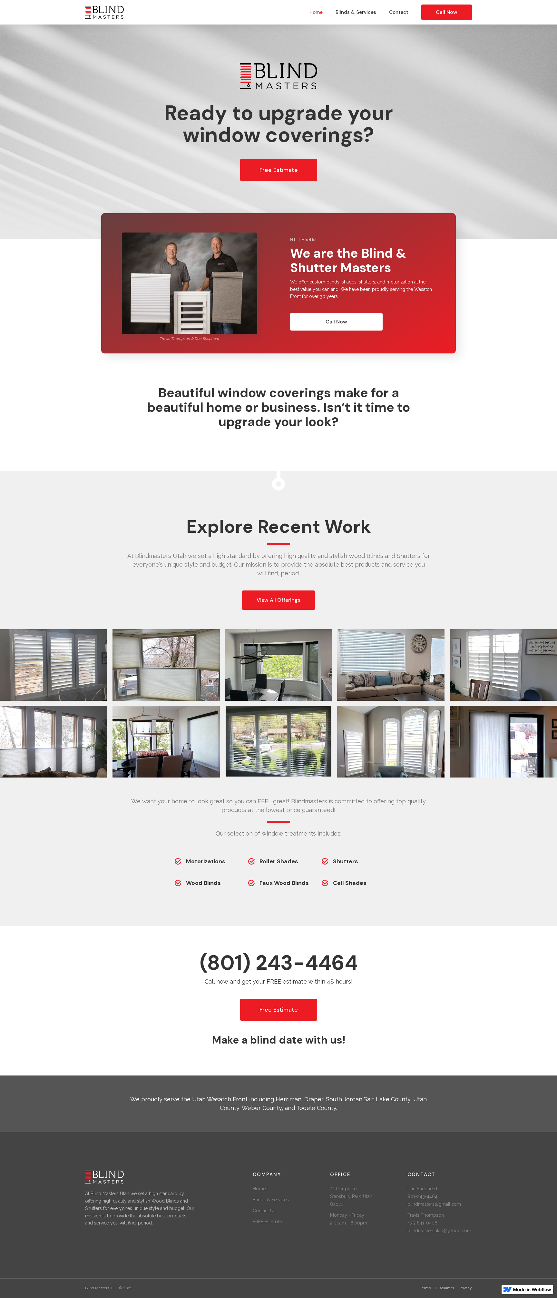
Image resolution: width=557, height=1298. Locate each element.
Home (316, 12)
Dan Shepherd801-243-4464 (422, 1192)
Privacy (465, 1288)
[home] (111, 12)
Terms (425, 1288)
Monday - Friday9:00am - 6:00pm (348, 1219)
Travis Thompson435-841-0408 (425, 1219)
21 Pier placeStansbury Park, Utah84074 (351, 1196)
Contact (398, 12)
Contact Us (264, 1210)
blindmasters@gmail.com (434, 1204)
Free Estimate (278, 170)
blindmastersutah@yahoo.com (439, 1230)
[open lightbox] (53, 665)
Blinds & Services (356, 12)
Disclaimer (445, 1288)
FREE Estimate (267, 1221)
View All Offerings (278, 600)
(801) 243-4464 (279, 963)
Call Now (446, 12)
